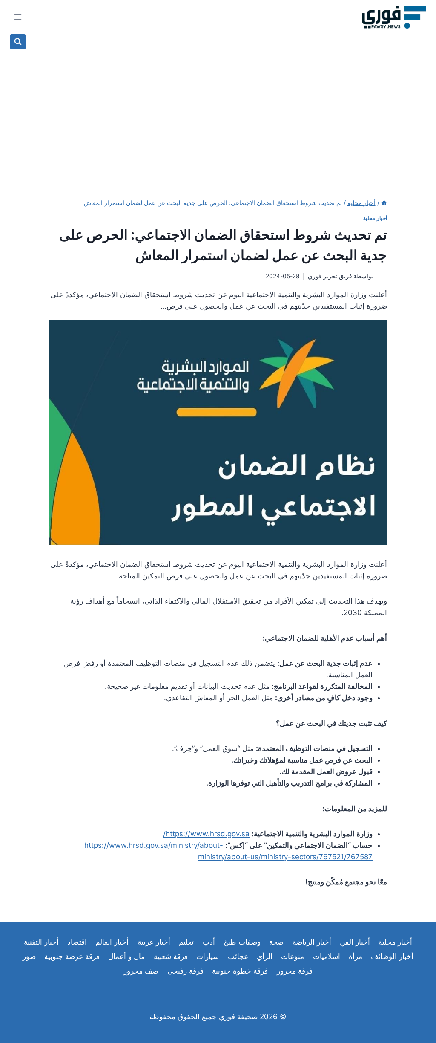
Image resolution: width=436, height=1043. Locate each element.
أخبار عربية (154, 942)
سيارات (207, 956)
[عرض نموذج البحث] (18, 41)
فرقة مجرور (295, 971)
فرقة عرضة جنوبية (72, 956)
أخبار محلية (375, 218)
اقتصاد (77, 942)
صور (29, 956)
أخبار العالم (112, 942)
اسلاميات (326, 956)
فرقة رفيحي (185, 971)
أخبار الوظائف (392, 956)
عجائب (238, 956)
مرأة (355, 956)
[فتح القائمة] (18, 16)
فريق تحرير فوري (330, 276)
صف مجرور (140, 971)
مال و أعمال (126, 956)
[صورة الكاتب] (381, 276)
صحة (276, 942)
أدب (209, 942)
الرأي (264, 956)
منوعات (292, 956)
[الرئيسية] (384, 202)
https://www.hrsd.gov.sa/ (206, 833)
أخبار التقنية (41, 942)
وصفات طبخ (242, 942)
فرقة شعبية (171, 956)
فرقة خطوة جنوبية (240, 971)
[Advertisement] (218, 113)
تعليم (186, 942)
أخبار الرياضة (312, 942)
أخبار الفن (355, 942)
